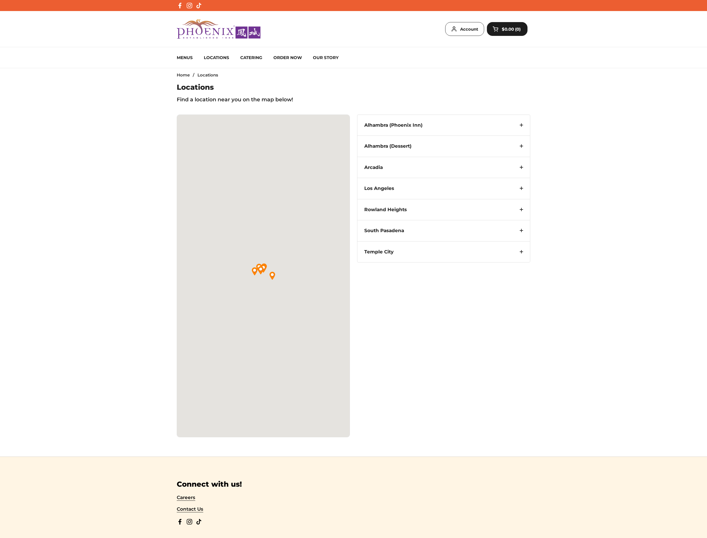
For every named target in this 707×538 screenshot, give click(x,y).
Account (469, 29)
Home (183, 75)
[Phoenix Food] (218, 29)
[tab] (443, 125)
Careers (186, 497)
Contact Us (190, 509)
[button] (261, 270)
